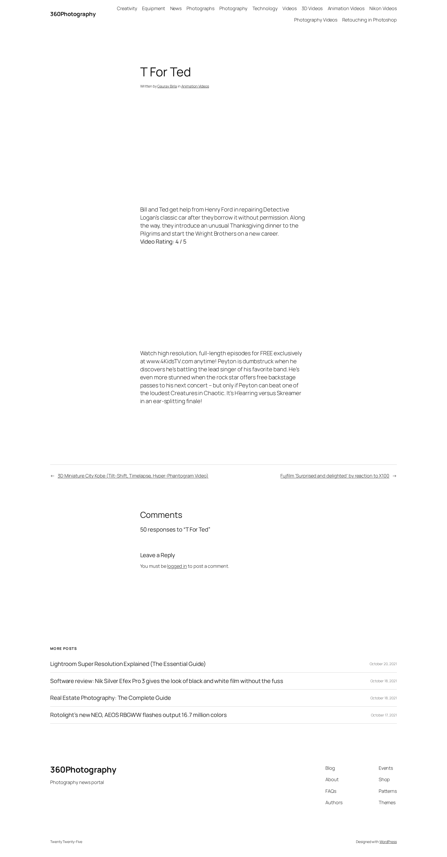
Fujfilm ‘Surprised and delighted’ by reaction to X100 (334, 476)
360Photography (72, 14)
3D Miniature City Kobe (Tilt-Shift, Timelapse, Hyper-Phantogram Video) (133, 476)
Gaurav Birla (167, 86)
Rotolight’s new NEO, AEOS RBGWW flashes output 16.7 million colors (138, 715)
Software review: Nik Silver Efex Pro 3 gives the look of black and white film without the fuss (166, 681)
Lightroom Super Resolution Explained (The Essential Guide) (128, 664)
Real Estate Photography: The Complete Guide (110, 698)
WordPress (388, 841)
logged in (177, 566)
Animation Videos (195, 86)
